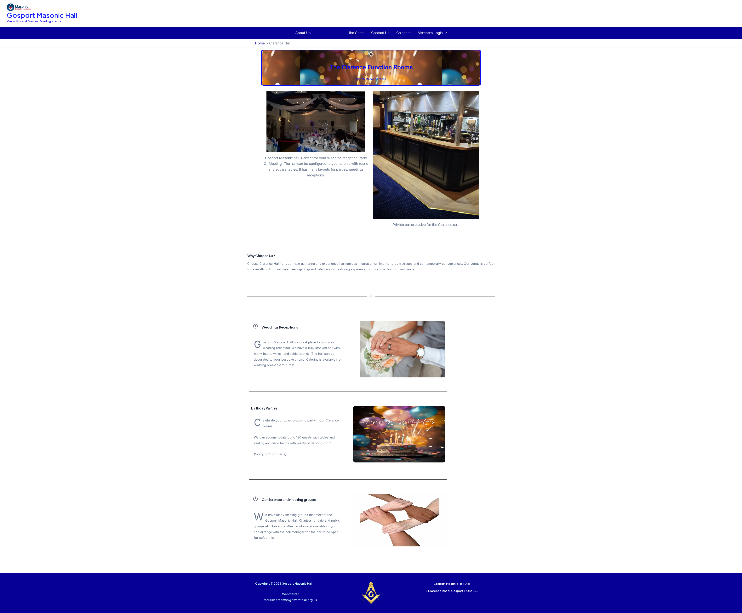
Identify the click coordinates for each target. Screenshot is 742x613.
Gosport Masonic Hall (42, 15)
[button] (445, 33)
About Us (303, 33)
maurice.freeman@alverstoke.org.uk (290, 600)
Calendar (403, 33)
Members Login (430, 33)
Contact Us (380, 33)
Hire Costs (355, 33)
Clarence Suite (328, 33)
